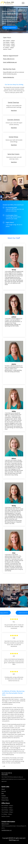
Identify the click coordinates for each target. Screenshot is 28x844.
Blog (2, 793)
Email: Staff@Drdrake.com (10, 62)
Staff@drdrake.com (7, 830)
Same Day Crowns (13, 154)
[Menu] (23, 3)
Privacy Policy (5, 800)
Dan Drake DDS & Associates (7, 774)
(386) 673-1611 (5, 823)
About (3, 789)
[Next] (26, 19)
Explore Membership (8, 77)
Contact (3, 795)
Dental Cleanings (13, 102)
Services (3, 791)
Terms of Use (4, 797)
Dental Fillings (13, 137)
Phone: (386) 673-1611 (9, 59)
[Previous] (2, 19)
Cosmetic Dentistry (13, 120)
